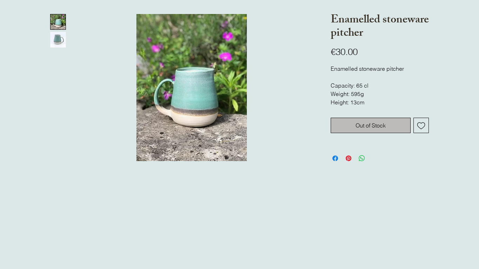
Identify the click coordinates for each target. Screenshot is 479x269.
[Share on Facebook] (335, 158)
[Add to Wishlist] (421, 125)
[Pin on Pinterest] (348, 158)
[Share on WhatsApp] (362, 158)
